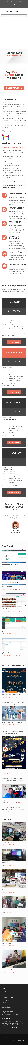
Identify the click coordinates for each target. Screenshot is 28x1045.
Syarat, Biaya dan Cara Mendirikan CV (12, 722)
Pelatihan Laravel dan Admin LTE (11, 694)
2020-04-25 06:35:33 (9, 655)
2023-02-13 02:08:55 (9, 724)
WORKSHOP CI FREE (7, 771)
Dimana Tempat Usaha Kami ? (11, 182)
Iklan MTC (4, 992)
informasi (20, 697)
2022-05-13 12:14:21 (9, 802)
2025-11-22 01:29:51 (9, 865)
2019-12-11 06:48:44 (9, 633)
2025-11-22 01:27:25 (9, 912)
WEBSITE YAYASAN (7, 586)
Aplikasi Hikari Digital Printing (15, 536)
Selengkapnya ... (12, 704)
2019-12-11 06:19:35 (9, 589)
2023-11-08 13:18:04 (9, 697)
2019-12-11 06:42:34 (9, 611)
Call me (18, 567)
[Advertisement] (14, 35)
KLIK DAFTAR (13, 87)
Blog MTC (4, 994)
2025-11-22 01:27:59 (9, 892)
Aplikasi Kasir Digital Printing (10, 564)
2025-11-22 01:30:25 (9, 844)
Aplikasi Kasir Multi (7, 631)
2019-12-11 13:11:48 (9, 972)
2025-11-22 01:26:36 (9, 945)
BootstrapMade (22, 1040)
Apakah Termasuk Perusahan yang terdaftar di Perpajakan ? (12, 186)
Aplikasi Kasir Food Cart (8, 653)
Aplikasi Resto (6, 609)
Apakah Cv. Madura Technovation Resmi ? (14, 147)
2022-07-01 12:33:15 (9, 773)
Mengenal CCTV (6, 800)
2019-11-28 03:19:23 (9, 567)
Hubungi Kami (15, 342)
